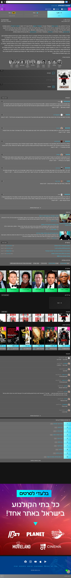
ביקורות (64, 9)
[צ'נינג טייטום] (38, 60)
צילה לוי (65, 399)
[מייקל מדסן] (49, 60)
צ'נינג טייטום (13, 289)
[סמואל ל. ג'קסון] (59, 60)
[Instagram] (30, 562)
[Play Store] (45, 562)
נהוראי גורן (58, 168)
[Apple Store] (40, 562)
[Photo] (64, 318)
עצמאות (61, 449)
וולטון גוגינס (33, 32)
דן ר (66, 410)
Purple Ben (64, 404)
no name (65, 363)
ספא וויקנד (60, 446)
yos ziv (65, 386)
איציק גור (58, 128)
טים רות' (50, 32)
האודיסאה (60, 427)
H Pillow (58, 154)
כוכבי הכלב (60, 438)
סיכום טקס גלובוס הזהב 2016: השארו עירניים (47, 233)
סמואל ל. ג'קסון (37, 26)
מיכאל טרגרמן (57, 141)
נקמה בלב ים (59, 431)
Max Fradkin (54, 229)
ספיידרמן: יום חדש (58, 424)
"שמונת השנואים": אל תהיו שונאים (62, 245)
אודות (55, 566)
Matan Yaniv (9, 251)
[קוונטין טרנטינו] (16, 60)
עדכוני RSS (46, 566)
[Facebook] (26, 562)
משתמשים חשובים (38, 566)
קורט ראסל (55, 26)
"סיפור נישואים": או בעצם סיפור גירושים (49, 216)
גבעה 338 (60, 442)
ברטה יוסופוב (64, 374)
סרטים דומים (48, 9)
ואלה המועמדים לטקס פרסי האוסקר (50, 224)
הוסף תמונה (4, 311)
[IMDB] (13, 13)
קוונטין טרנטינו (52, 263)
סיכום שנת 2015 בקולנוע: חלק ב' (62, 248)
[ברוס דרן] (33, 60)
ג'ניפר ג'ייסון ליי (15, 26)
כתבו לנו (16, 566)
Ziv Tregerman (57, 115)
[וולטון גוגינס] (43, 60)
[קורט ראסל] (22, 60)
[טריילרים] (28, 77)
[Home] (66, 2)
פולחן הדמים (59, 453)
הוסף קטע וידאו (5, 295)
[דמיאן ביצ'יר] (11, 60)
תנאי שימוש (30, 566)
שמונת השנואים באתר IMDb (63, 256)
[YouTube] (35, 562)
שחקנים (56, 9)
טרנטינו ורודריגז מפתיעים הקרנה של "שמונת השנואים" (57, 251)
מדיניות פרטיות (22, 566)
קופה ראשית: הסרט (58, 435)
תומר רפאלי (57, 181)
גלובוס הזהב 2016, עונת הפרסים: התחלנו (60, 253)
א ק (66, 369)
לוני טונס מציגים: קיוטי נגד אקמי (55, 457)
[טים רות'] (54, 60)
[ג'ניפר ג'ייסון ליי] (27, 60)
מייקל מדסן (66, 32)
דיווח (52, 566)
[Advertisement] (35, 93)
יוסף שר (65, 391)
